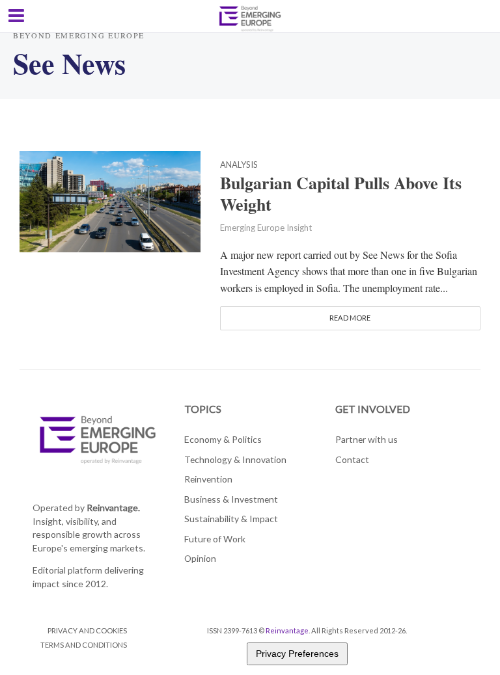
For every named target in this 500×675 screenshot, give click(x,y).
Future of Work (214, 538)
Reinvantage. (113, 507)
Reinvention (208, 478)
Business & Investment (231, 499)
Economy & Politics (223, 439)
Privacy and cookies (87, 630)
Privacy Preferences (297, 653)
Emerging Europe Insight (266, 227)
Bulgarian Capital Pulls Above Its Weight (341, 193)
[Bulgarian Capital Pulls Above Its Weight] (110, 199)
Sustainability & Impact (231, 518)
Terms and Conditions (83, 645)
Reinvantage (287, 630)
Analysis (239, 165)
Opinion (200, 558)
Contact (352, 459)
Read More (349, 317)
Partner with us (366, 439)
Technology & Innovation (235, 459)
